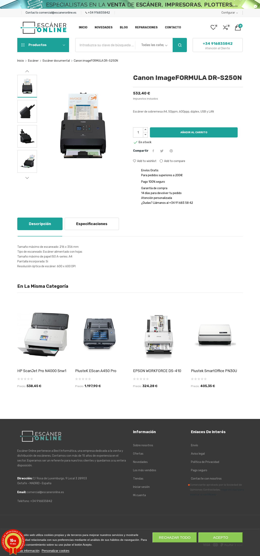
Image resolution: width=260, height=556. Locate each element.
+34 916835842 (99, 12)
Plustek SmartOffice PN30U (214, 371)
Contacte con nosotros (206, 478)
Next (27, 178)
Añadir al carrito (193, 132)
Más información (28, 550)
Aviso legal (198, 453)
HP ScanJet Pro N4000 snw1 (41, 371)
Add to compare (174, 161)
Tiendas (138, 478)
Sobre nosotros (143, 445)
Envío (194, 445)
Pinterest (172, 151)
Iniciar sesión (141, 487)
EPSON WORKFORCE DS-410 (157, 371)
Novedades (140, 462)
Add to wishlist (146, 161)
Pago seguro (199, 470)
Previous (27, 71)
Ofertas (138, 453)
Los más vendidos (144, 470)
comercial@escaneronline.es (58, 12)
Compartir (154, 151)
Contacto (32, 12)
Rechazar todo (175, 538)
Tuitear (162, 151)
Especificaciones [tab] (91, 224)
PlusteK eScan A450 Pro (95, 371)
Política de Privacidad (205, 462)
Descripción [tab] (40, 224)
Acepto (220, 538)
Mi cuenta (139, 495)
